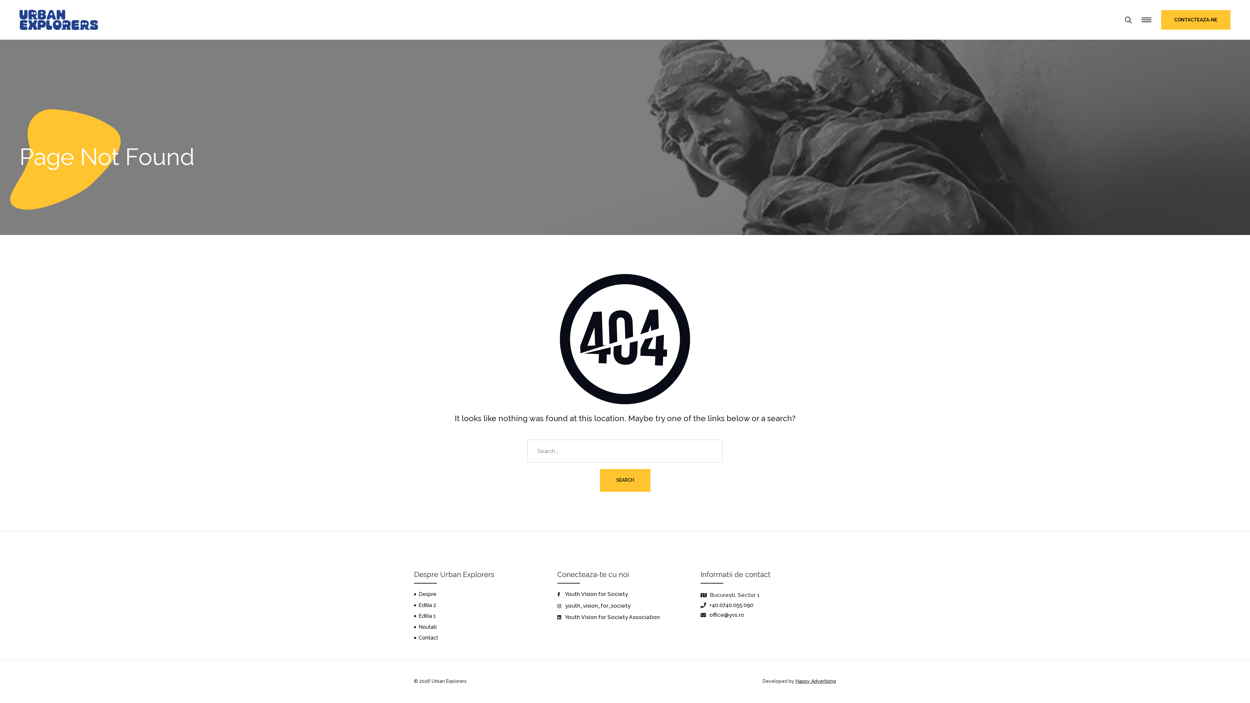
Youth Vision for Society (596, 594)
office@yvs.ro (726, 615)
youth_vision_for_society (597, 605)
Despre (428, 594)
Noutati (428, 627)
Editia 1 (427, 616)
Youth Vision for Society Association (612, 617)
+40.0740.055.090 (731, 605)
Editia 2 (427, 605)
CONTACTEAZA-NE (1195, 19)
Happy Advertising (816, 681)
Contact (428, 638)
